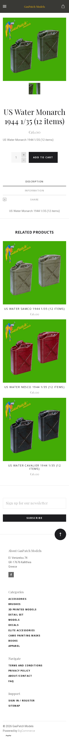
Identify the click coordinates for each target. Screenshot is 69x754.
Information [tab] (34, 190)
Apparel (14, 646)
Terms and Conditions (25, 665)
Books (13, 640)
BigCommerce (26, 730)
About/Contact (20, 675)
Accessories (17, 599)
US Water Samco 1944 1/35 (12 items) (34, 309)
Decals (13, 625)
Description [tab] (34, 181)
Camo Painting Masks (24, 635)
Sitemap (14, 705)
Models (14, 619)
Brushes (14, 604)
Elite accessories (21, 630)
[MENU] (5, 6)
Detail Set (16, 614)
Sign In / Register (21, 700)
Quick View (34, 275)
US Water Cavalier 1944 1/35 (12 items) (34, 467)
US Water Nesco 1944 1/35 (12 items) (34, 387)
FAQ (11, 681)
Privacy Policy (19, 670)
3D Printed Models (22, 609)
